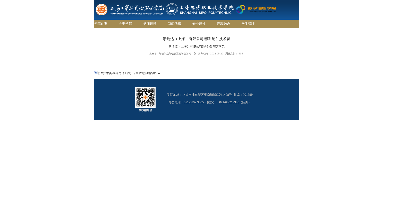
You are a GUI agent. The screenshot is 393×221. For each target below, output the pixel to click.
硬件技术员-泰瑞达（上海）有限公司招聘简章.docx (130, 73)
